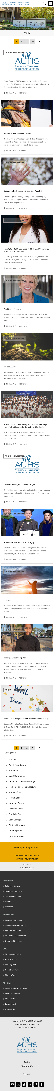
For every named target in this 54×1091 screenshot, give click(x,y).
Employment (10, 1004)
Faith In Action (11, 959)
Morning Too (14, 797)
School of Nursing (12, 886)
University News (16, 836)
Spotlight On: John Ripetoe (15, 658)
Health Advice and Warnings (22, 781)
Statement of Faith (13, 954)
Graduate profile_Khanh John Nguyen (19, 484)
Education (14, 770)
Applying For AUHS (13, 930)
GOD (5, 948)
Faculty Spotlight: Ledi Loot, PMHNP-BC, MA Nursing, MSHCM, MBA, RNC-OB (26, 250)
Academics (8, 880)
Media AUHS (11, 93)
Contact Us (10, 1009)
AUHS (27, 32)
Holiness (7, 600)
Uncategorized (16, 830)
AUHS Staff (9, 999)
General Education (13, 896)
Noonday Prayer (16, 803)
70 (33, 41)
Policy (27, 1062)
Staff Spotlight (15, 819)
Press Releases (16, 808)
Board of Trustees (12, 993)
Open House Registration (15, 925)
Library (8, 901)
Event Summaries (17, 776)
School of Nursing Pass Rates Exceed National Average (27, 718)
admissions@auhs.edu (27, 858)
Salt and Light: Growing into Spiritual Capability (24, 191)
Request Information (13, 920)
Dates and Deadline (13, 941)
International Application (15, 936)
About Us (7, 983)
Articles (12, 759)
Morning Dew (15, 792)
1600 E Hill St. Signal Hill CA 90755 (27, 1021)
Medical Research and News (22, 787)
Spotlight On (15, 814)
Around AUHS (10, 367)
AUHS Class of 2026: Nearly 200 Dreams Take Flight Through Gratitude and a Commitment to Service (25, 425)
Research (9, 907)
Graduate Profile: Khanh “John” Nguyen (20, 542)
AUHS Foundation (17, 765)
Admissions (8, 914)
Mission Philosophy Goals (16, 988)
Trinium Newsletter (15, 52)
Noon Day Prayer (12, 970)
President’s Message (12, 309)
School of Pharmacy (13, 891)
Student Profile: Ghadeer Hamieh (18, 133)
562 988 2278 (27, 867)
